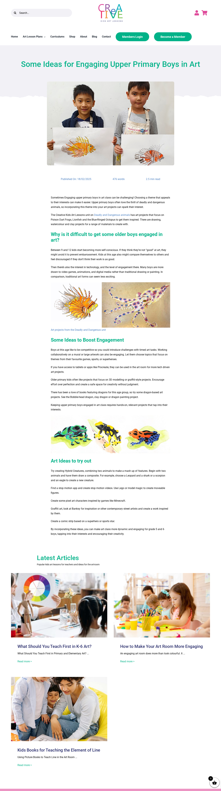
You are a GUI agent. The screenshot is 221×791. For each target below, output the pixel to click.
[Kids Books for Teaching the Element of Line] (59, 679)
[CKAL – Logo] (110, 5)
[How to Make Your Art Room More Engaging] (162, 575)
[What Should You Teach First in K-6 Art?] (59, 575)
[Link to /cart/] (204, 12)
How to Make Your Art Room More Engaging (161, 646)
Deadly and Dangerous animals (112, 214)
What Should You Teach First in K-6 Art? (54, 646)
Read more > (24, 661)
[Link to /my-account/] (196, 12)
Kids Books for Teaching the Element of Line (58, 750)
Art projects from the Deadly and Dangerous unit (78, 329)
